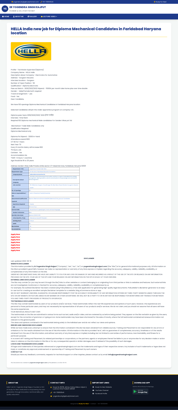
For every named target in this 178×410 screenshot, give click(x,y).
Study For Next (84, 404)
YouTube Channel (101, 390)
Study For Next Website (103, 387)
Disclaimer (36, 288)
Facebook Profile (101, 394)
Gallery (33, 16)
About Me (19, 16)
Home (6, 16)
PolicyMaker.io (66, 288)
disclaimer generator (147, 288)
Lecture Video (49, 16)
